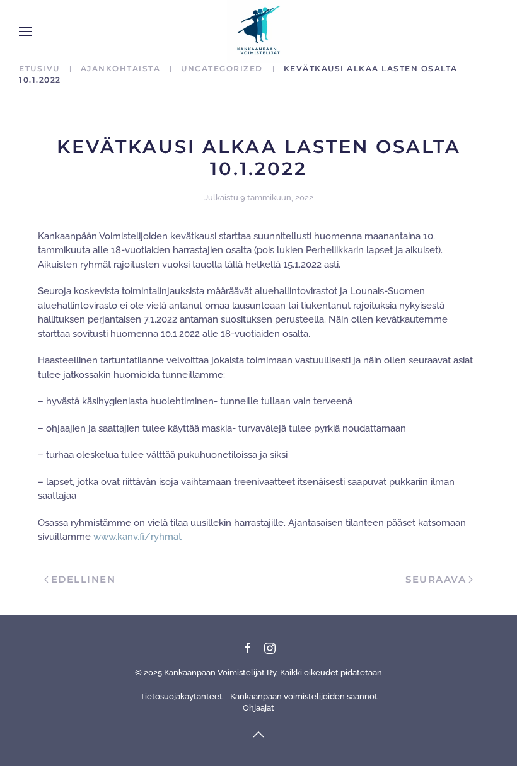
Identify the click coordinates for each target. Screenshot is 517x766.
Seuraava (435, 579)
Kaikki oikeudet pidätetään (331, 672)
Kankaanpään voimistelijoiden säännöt (304, 696)
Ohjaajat (258, 707)
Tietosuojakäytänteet (181, 696)
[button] (25, 31)
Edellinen (83, 579)
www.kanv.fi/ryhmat (137, 536)
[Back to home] (258, 31)
